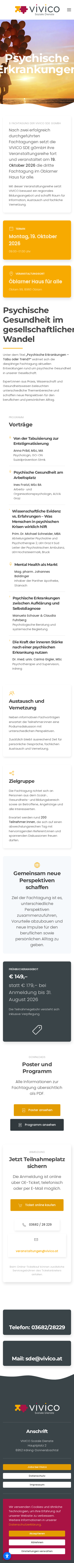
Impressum (37, 1485)
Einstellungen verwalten (37, 1551)
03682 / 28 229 (40, 1225)
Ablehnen (37, 1542)
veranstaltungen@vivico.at (37, 1251)
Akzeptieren (37, 1533)
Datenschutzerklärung (25, 1524)
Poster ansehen (40, 1110)
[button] (69, 10)
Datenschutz (37, 1476)
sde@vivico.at (43, 1358)
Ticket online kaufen (40, 1205)
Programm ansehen (40, 1125)
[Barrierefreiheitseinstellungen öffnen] (7, 1556)
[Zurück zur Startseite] (37, 10)
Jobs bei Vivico (37, 1467)
